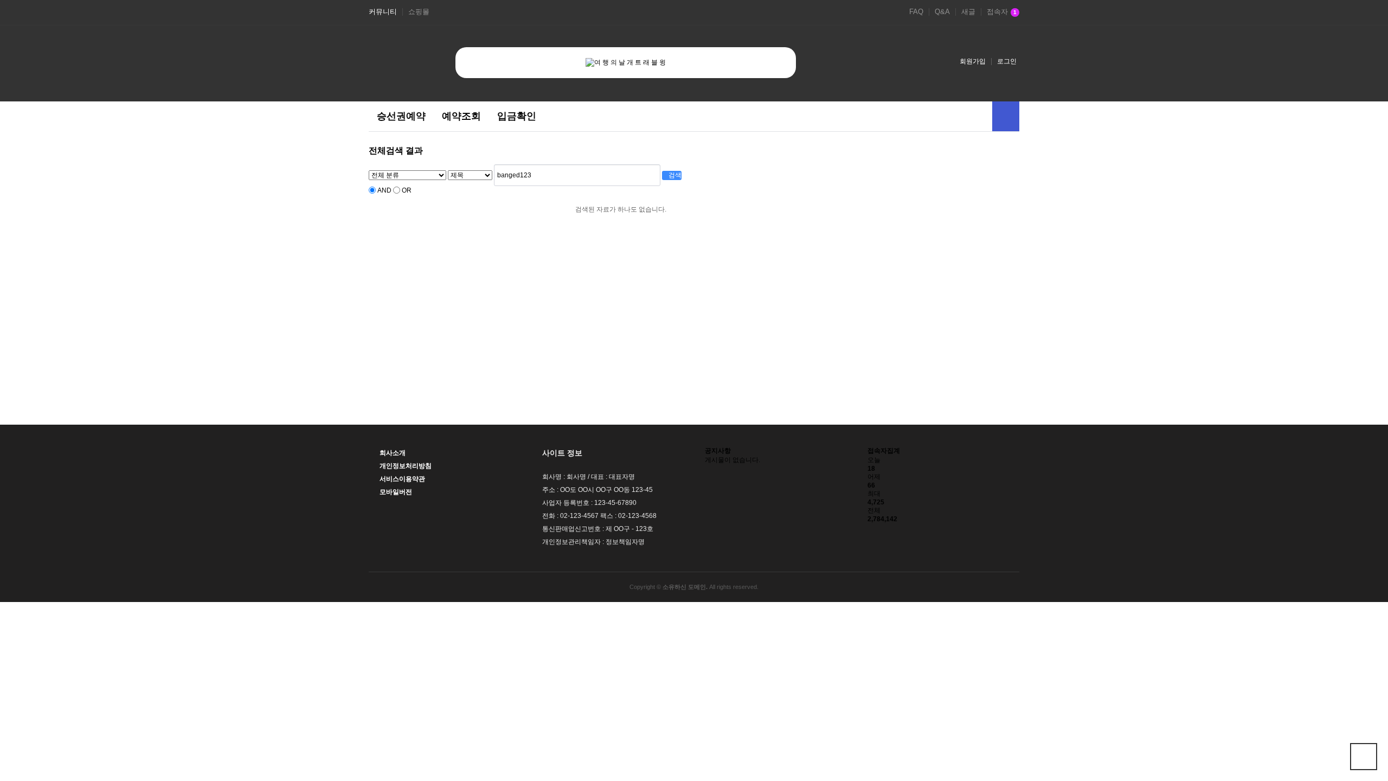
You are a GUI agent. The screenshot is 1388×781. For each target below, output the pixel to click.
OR (407, 190)
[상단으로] (1363, 756)
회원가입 (973, 61)
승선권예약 (401, 116)
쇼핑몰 (418, 12)
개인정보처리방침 (406, 466)
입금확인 (516, 116)
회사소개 (393, 453)
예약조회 (461, 116)
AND (384, 190)
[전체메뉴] (1005, 116)
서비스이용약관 (402, 479)
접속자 (1002, 12)
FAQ (916, 12)
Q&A (942, 12)
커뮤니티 (383, 12)
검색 (674, 175)
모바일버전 (396, 492)
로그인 (1007, 61)
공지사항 (718, 450)
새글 (968, 12)
